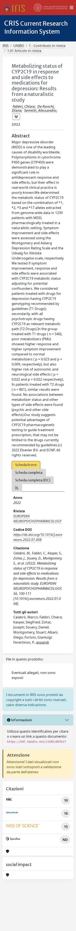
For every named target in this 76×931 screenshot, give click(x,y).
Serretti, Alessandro (40, 110)
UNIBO (18, 45)
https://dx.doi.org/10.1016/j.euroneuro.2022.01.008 (37, 537)
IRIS (6, 45)
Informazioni (21, 720)
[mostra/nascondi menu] (71, 7)
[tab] (17, 488)
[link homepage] (15, 8)
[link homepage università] (51, 8)
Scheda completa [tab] (28, 472)
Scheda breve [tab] (26, 465)
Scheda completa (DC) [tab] (32, 480)
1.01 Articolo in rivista (24, 50)
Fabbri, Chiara (23, 106)
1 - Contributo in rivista (47, 45)
